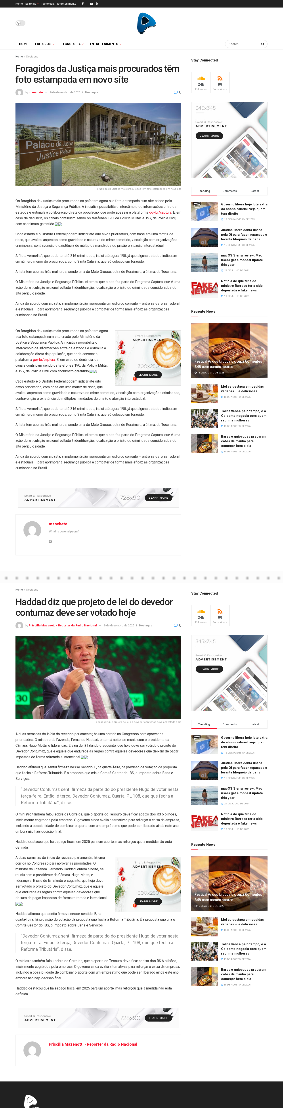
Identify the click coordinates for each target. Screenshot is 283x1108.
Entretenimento (66, 3)
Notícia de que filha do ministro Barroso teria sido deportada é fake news (242, 285)
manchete (36, 92)
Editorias (30, 3)
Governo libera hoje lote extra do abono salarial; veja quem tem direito (244, 209)
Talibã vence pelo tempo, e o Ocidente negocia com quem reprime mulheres (243, 415)
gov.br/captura (160, 212)
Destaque (32, 56)
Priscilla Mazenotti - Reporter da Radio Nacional (63, 625)
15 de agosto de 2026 (210, 372)
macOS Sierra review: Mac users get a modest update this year (242, 260)
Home (19, 3)
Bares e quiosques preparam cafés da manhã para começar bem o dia (243, 441)
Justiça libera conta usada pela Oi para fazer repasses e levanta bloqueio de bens (244, 234)
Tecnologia (48, 3)
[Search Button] (263, 44)
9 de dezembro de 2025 (65, 92)
